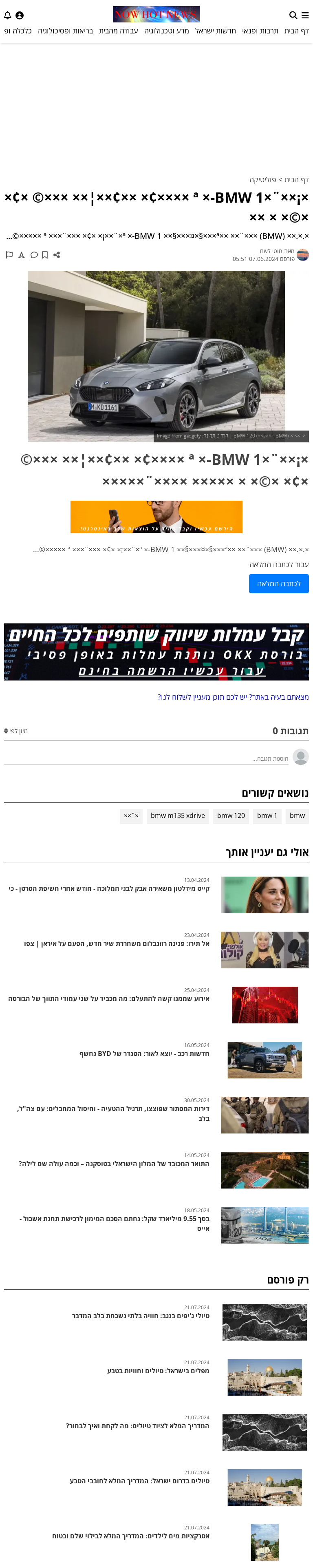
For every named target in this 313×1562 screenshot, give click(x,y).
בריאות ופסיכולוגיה (65, 30)
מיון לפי (18, 731)
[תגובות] (34, 254)
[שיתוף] (56, 254)
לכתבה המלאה (279, 583)
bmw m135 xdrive (178, 815)
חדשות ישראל (215, 30)
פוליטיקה (262, 179)
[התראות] (7, 15)
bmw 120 (231, 815)
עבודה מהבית (118, 30)
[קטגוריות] (305, 15)
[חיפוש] (293, 15)
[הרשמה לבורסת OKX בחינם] (156, 653)
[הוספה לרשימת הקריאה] (45, 254)
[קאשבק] (156, 518)
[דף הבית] (156, 15)
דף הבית (296, 30)
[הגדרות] (19, 15)
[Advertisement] (156, 104)
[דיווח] (9, 254)
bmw (297, 815)
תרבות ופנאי (260, 30)
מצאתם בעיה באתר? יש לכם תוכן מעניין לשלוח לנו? (231, 697)
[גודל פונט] (21, 254)
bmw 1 (267, 815)
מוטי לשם (271, 251)
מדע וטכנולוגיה (166, 30)
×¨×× (131, 815)
